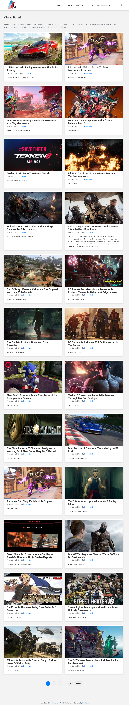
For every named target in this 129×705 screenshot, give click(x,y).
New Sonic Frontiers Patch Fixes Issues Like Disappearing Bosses (32, 397)
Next (78, 683)
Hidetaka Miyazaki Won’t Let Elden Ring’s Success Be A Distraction (30, 228)
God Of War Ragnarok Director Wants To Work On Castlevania (93, 556)
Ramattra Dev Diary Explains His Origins (29, 501)
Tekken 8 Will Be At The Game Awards (28, 173)
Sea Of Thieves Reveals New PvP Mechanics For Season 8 (93, 662)
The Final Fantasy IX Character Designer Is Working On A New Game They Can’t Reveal (31, 450)
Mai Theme (85, 703)
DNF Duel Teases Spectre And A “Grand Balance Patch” (90, 122)
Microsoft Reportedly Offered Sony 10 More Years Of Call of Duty (32, 662)
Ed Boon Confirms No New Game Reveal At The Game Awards (92, 175)
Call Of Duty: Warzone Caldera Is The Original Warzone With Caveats (32, 291)
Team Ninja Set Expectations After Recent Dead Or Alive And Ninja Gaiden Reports (30, 556)
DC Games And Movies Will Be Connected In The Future (93, 344)
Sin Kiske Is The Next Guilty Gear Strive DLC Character (32, 609)
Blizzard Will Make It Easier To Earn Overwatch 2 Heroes (88, 69)
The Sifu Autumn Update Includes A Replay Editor (92, 503)
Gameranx (55, 703)
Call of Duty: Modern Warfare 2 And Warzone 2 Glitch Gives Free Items (93, 228)
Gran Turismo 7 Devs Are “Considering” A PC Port (93, 450)
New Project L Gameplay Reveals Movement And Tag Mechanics (32, 122)
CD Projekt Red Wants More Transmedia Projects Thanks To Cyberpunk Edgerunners (92, 291)
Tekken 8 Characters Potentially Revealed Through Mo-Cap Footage (91, 397)
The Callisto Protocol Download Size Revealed (27, 344)
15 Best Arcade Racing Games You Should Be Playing (32, 69)
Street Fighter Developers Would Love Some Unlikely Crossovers (93, 609)
